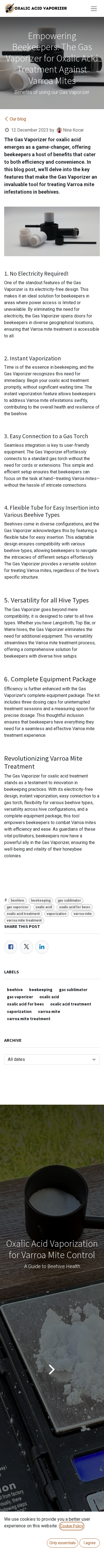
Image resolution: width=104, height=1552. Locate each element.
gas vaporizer (18, 907)
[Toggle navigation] (94, 8)
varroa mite (82, 914)
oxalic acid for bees (74, 907)
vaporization (56, 914)
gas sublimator (69, 900)
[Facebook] (10, 947)
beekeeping (40, 900)
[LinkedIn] (42, 947)
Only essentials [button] (62, 1543)
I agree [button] (90, 1543)
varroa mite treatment (24, 920)
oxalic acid (43, 907)
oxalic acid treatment (23, 914)
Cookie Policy (71, 1526)
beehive (17, 900)
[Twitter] (26, 947)
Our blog (18, 119)
